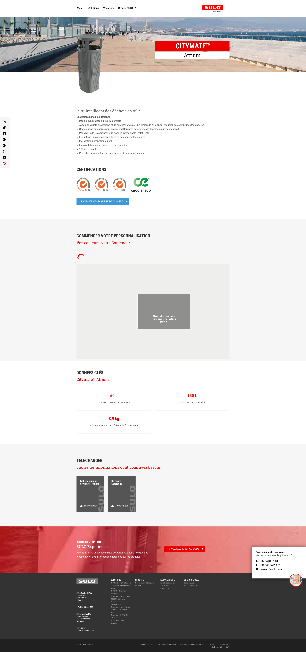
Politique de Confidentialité (166, 634)
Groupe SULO (126, 8)
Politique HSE (217, 636)
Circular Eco (164, 575)
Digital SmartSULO (117, 610)
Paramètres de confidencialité (219, 634)
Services (114, 612)
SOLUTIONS (116, 569)
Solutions (94, 8)
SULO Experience (190, 575)
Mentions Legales (146, 634)
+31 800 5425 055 (270, 565)
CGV (228, 636)
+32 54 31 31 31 (269, 561)
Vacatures (109, 8)
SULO (216, 8)
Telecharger (90, 494)
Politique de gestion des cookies (192, 634)
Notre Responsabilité (167, 572)
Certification (164, 577)
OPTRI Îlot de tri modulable (120, 585)
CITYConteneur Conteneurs (121, 572)
